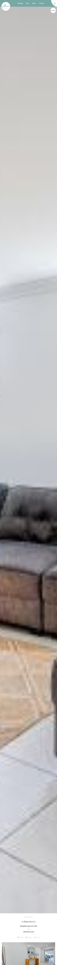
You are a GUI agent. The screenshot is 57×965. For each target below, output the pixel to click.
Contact (41, 3)
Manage (20, 3)
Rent (27, 3)
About (34, 3)
